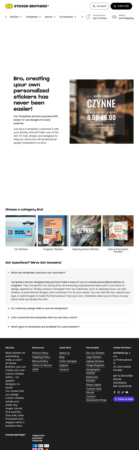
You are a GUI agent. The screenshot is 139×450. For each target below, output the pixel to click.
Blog (61, 357)
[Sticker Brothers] (27, 6)
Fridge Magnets (95, 365)
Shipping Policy (41, 357)
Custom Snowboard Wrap (96, 398)
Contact (64, 369)
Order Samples (68, 361)
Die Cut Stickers (95, 353)
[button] (69, 273)
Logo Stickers (93, 357)
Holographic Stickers (93, 371)
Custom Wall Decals (93, 390)
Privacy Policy (40, 353)
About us (64, 353)
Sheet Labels (93, 384)
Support (63, 365)
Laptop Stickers (95, 361)
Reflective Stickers (92, 378)
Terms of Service (42, 365)
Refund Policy (40, 361)
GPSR (35, 369)
